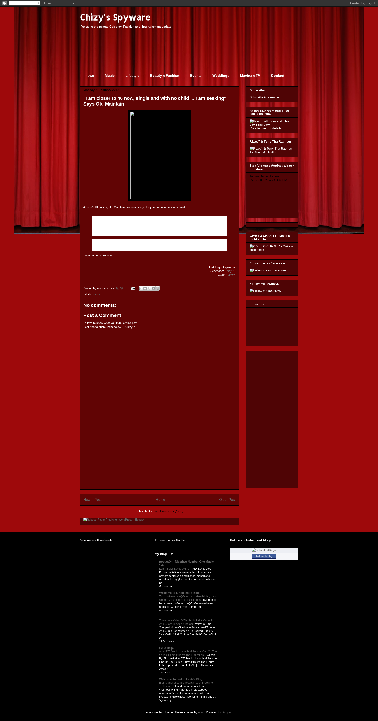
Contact (277, 76)
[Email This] (141, 288)
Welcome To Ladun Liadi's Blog (180, 679)
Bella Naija (166, 648)
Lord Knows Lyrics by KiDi (175, 568)
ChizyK (231, 274)
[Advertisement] (159, 458)
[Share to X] (149, 288)
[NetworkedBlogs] (264, 550)
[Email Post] (133, 288)
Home (160, 500)
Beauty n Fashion (164, 76)
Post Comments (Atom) (168, 511)
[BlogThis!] (145, 288)
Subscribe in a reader (264, 97)
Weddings (220, 76)
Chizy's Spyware (115, 17)
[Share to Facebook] (153, 288)
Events (196, 76)
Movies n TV (250, 76)
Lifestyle (132, 76)
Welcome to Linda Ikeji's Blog (179, 592)
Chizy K (230, 271)
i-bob (201, 712)
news (89, 76)
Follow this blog (264, 556)
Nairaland (165, 617)
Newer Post (92, 500)
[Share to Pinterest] (157, 288)
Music (110, 76)
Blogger (226, 712)
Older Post (227, 500)
